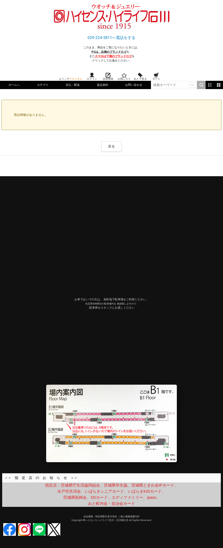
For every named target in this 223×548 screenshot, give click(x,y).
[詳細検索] (192, 85)
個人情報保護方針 (130, 516)
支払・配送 (73, 84)
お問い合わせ (133, 84)
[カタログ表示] (218, 85)
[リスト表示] (210, 85)
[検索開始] (201, 85)
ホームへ (14, 84)
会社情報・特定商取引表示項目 (100, 516)
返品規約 (102, 84)
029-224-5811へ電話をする (111, 37)
